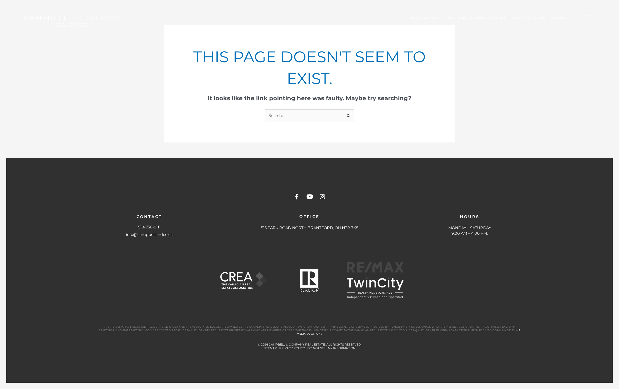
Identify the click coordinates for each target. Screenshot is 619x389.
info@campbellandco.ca (149, 234)
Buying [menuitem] (499, 18)
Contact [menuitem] (560, 18)
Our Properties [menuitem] (425, 18)
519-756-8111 (149, 227)
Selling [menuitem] (479, 18)
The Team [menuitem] (457, 18)
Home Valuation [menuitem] (529, 18)
